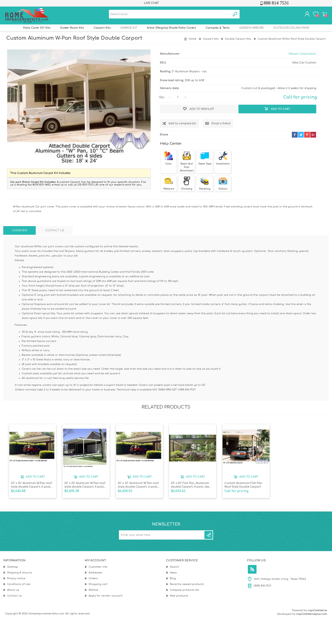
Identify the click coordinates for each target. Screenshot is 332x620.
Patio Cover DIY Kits (37, 27)
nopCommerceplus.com (311, 614)
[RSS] (252, 569)
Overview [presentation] (19, 230)
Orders (93, 578)
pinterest (307, 135)
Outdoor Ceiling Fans (291, 27)
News (173, 572)
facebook (295, 135)
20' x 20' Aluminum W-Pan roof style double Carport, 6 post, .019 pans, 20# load (31, 485)
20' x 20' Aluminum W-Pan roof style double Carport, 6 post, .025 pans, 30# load (138, 485)
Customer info (98, 567)
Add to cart (35, 476)
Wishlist (93, 590)
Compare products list (184, 590)
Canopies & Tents (218, 27)
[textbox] (170, 14)
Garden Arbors (251, 27)
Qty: (162, 97)
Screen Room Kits (72, 27)
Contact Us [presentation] (54, 230)
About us (13, 590)
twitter (301, 135)
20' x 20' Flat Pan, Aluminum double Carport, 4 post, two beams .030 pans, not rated (190, 485)
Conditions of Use (18, 584)
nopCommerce (317, 610)
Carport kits (102, 27)
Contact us (14, 595)
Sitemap (12, 567)
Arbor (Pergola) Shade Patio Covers (171, 27)
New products (179, 595)
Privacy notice (16, 578)
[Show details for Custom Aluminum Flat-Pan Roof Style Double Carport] (246, 448)
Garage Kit (128, 27)
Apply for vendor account (106, 595)
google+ (313, 135)
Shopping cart (324, 14)
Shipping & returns (19, 572)
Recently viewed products (187, 584)
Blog (173, 578)
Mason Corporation (302, 53)
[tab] (19, 230)
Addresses (95, 572)
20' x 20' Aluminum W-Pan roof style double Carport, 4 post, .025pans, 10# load (84, 485)
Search (174, 567)
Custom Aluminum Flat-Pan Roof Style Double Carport (243, 485)
